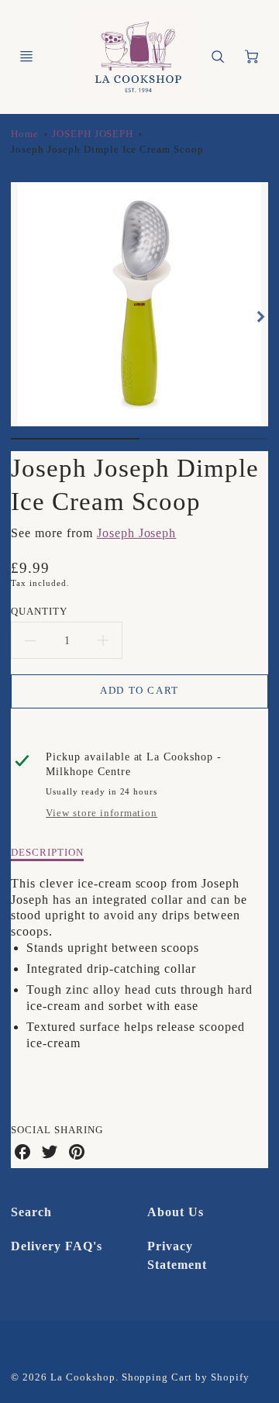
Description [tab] (47, 852)
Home (25, 134)
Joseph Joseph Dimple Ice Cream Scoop (107, 149)
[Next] (260, 316)
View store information (101, 813)
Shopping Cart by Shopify (186, 1377)
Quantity (39, 611)
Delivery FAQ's (56, 1246)
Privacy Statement (177, 1255)
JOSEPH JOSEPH (92, 134)
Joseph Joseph (136, 532)
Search (31, 1212)
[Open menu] (26, 56)
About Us (175, 1212)
